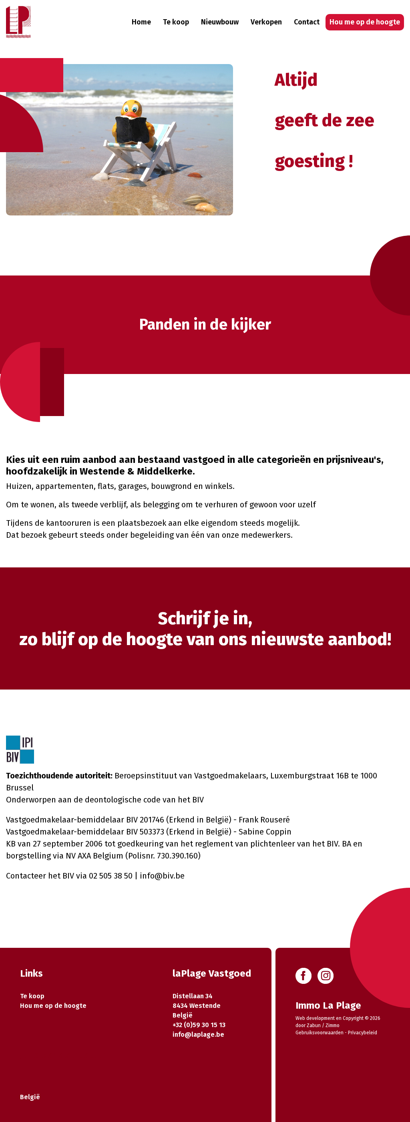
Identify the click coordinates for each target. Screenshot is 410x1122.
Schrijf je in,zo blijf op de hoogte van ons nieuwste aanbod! (205, 628)
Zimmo (333, 1025)
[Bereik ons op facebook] (303, 975)
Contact (307, 22)
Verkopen (266, 22)
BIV (198, 799)
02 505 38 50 (111, 876)
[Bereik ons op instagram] (326, 975)
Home (141, 22)
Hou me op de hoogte (365, 22)
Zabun (314, 1025)
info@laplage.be (198, 1034)
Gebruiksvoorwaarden (319, 1033)
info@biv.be (162, 876)
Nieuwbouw (220, 22)
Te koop (176, 22)
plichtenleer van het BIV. (295, 844)
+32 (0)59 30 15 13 (199, 1025)
